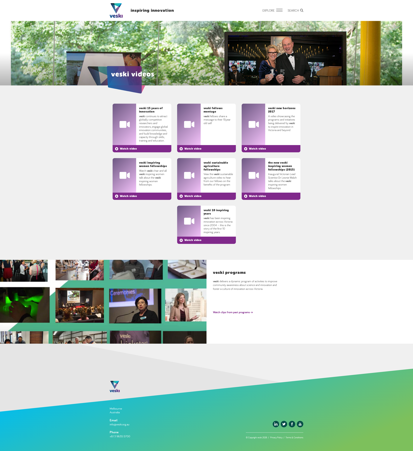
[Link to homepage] (116, 10)
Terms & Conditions (294, 437)
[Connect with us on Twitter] (284, 424)
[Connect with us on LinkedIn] (276, 424)
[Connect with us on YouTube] (300, 424)
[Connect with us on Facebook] (292, 424)
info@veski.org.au (119, 424)
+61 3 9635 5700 (120, 436)
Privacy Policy (276, 437)
